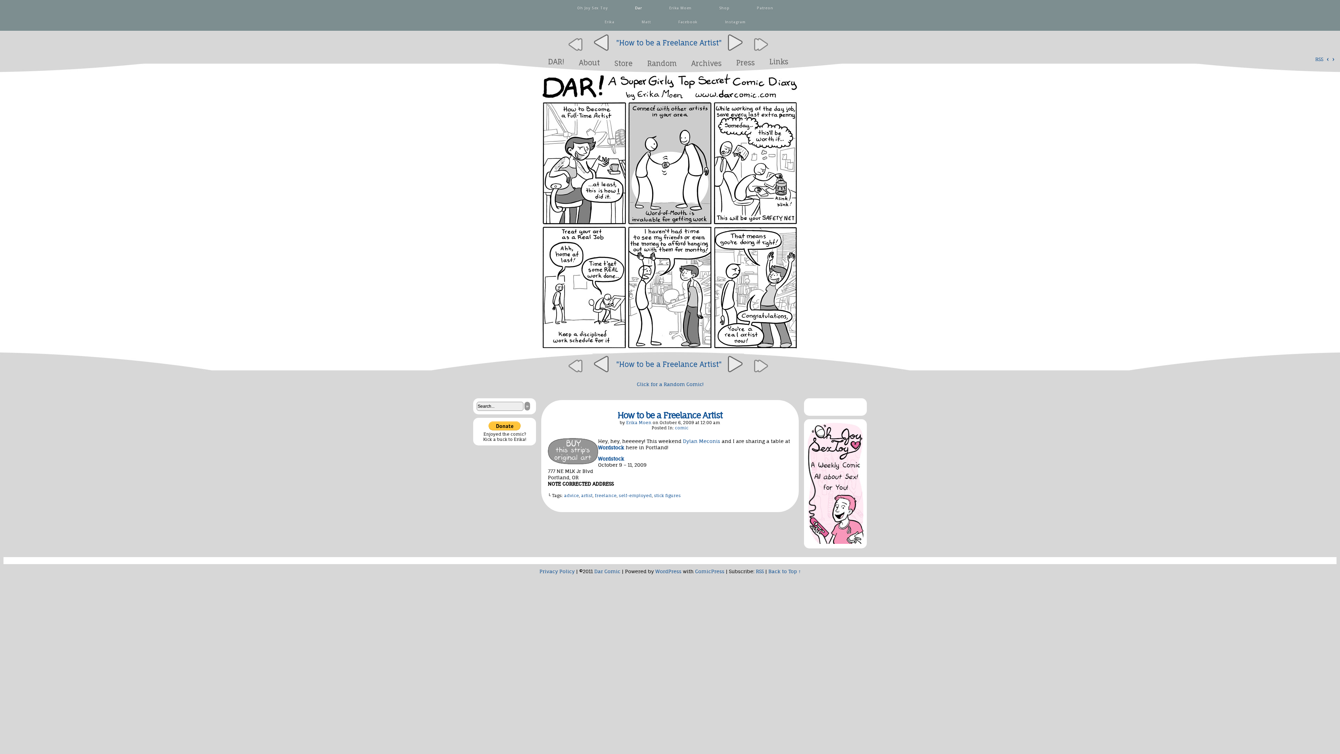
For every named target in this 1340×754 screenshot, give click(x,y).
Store (624, 63)
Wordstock (611, 458)
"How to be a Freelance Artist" (669, 42)
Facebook (687, 22)
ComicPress (709, 571)
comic (681, 427)
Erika (609, 22)
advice (571, 495)
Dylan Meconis (701, 441)
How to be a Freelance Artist (670, 415)
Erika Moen (680, 8)
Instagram (735, 22)
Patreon (764, 8)
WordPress (668, 571)
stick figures (667, 495)
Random (662, 63)
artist (587, 495)
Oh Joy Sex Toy (592, 8)
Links (778, 61)
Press (745, 62)
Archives (706, 63)
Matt (646, 22)
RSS (1319, 59)
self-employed (635, 495)
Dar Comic (607, 571)
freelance (606, 495)
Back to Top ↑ (784, 571)
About (589, 62)
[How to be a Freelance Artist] (670, 349)
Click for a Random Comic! (670, 384)
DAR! (556, 61)
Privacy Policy (557, 571)
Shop (724, 8)
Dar (638, 8)
